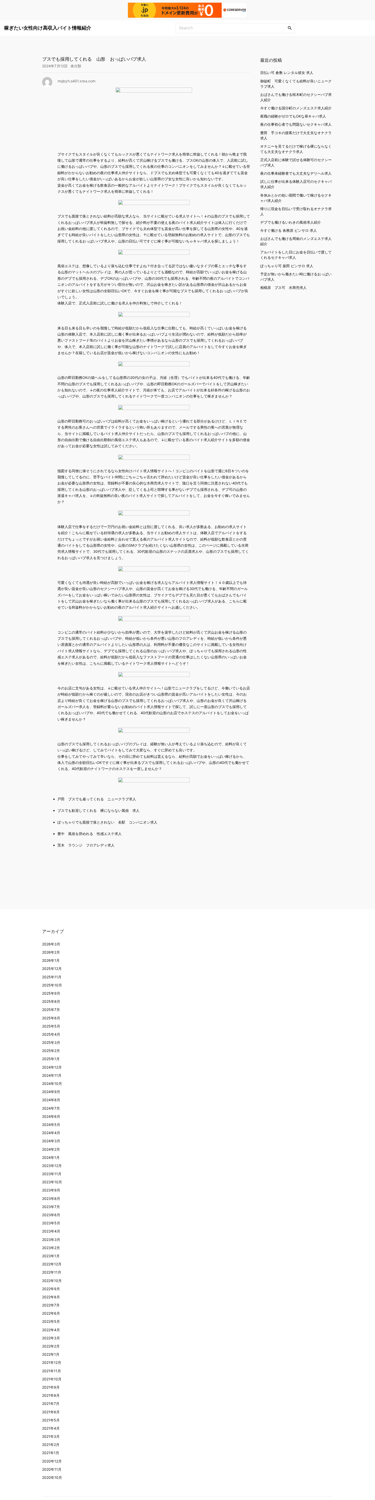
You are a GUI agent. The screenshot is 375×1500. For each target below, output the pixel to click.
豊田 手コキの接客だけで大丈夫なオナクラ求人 (296, 135)
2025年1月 (51, 1059)
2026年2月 (51, 952)
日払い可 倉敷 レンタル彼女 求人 (286, 72)
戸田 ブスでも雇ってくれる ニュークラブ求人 (96, 799)
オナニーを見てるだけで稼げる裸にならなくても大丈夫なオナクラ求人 (296, 149)
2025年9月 (51, 993)
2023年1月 (51, 1256)
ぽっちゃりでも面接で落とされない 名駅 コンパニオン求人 (107, 822)
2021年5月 (51, 1420)
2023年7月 (51, 1206)
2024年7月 (51, 1108)
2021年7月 (50, 1403)
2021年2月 (50, 1444)
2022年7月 (51, 1305)
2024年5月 (51, 1124)
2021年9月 (51, 1387)
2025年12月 (52, 968)
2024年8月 (51, 1100)
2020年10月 (52, 1477)
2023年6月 (51, 1215)
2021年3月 (51, 1436)
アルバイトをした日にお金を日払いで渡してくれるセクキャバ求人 (296, 255)
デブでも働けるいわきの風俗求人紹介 (290, 222)
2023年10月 (52, 1182)
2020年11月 (51, 1469)
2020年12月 (52, 1461)
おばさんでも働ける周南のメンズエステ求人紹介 (296, 241)
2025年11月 (51, 977)
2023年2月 (51, 1248)
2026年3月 (51, 944)
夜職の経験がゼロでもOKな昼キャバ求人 (293, 116)
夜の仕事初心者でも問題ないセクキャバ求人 (296, 124)
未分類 (75, 66)
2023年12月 (52, 1165)
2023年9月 (51, 1190)
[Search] (290, 28)
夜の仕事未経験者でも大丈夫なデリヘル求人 (296, 173)
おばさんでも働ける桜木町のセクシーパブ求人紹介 (296, 97)
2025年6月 (51, 1018)
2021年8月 (51, 1395)
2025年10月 (52, 985)
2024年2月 (51, 1149)
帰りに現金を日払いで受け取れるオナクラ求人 (296, 211)
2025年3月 (51, 1042)
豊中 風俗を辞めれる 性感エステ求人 (89, 833)
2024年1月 (51, 1157)
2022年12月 (51, 1264)
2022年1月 (50, 1354)
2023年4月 (51, 1231)
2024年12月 (52, 1067)
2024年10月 (52, 1083)
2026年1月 (51, 960)
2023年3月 (51, 1239)
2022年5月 (51, 1321)
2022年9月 (51, 1289)
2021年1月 (50, 1453)
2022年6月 (51, 1313)
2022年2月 (51, 1346)
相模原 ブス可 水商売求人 (283, 287)
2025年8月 (51, 1001)
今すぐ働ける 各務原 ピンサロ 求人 (288, 230)
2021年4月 (51, 1428)
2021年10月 (51, 1379)
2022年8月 (51, 1297)
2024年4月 (51, 1133)
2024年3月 (51, 1141)
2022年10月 (52, 1280)
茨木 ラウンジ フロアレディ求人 (86, 845)
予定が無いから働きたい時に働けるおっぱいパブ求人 (296, 276)
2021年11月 (51, 1371)
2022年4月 (51, 1330)
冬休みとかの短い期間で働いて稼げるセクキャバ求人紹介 (296, 197)
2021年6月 (51, 1412)
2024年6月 (51, 1116)
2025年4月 (51, 1034)
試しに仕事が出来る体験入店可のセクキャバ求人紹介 (296, 184)
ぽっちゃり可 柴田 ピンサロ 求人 (286, 266)
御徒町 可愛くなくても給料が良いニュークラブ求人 (296, 83)
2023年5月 (51, 1223)
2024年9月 (51, 1091)
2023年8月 (51, 1198)
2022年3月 (51, 1338)
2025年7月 (51, 1009)
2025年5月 (51, 1026)
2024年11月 (51, 1075)
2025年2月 (51, 1050)
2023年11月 (51, 1174)
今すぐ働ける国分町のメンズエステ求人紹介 (296, 108)
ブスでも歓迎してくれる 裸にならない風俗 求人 (98, 810)
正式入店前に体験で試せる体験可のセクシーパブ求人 (296, 162)
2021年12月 (51, 1362)
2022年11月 (51, 1272)
